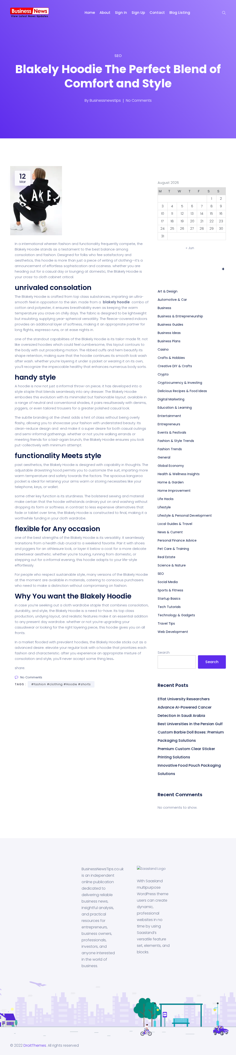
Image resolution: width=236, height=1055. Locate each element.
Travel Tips (166, 623)
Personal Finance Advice (177, 540)
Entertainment (169, 416)
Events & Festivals (172, 432)
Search (164, 652)
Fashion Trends (170, 449)
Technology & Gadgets (176, 615)
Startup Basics (169, 598)
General (164, 457)
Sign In (121, 12)
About (105, 12)
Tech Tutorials (169, 607)
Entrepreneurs (169, 424)
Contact (157, 12)
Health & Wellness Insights (179, 474)
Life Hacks (166, 499)
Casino (163, 349)
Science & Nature (172, 565)
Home (90, 12)
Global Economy (171, 465)
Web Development (173, 631)
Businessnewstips (105, 100)
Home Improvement (174, 490)
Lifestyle (164, 507)
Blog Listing (179, 12)
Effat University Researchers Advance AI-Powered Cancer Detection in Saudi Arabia (185, 707)
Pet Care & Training (173, 548)
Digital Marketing (171, 399)
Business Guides (170, 324)
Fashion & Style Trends (176, 440)
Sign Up (138, 12)
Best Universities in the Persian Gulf (190, 724)
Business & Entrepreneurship (180, 316)
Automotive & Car (172, 299)
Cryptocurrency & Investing (180, 382)
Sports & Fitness (170, 590)
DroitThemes (35, 1045)
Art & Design (167, 291)
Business (164, 308)
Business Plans (169, 341)
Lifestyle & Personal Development (185, 515)
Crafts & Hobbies (171, 357)
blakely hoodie (116, 302)
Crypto (163, 374)
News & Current (170, 532)
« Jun (190, 247)
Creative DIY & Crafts (175, 366)
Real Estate (166, 557)
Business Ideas (169, 333)
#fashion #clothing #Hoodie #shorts (61, 684)
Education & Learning (175, 407)
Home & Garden (171, 482)
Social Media (168, 582)
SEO (118, 55)
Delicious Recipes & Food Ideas (182, 391)
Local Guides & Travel (175, 524)
